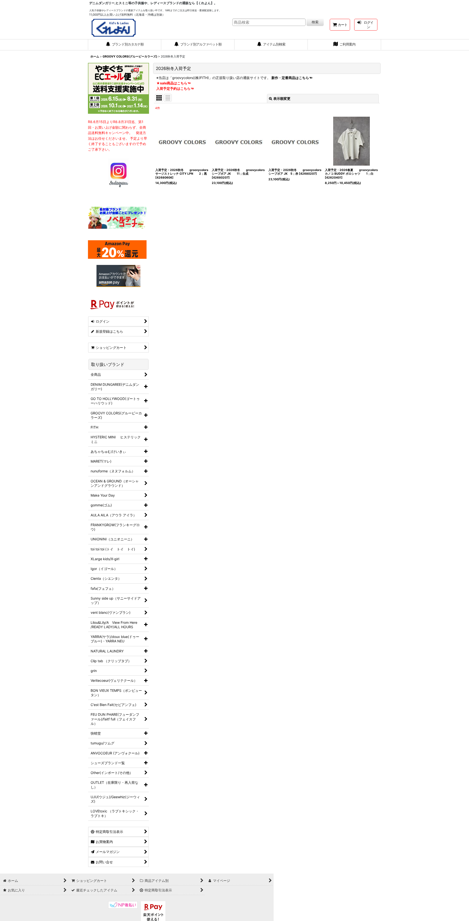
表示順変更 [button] (281, 98)
